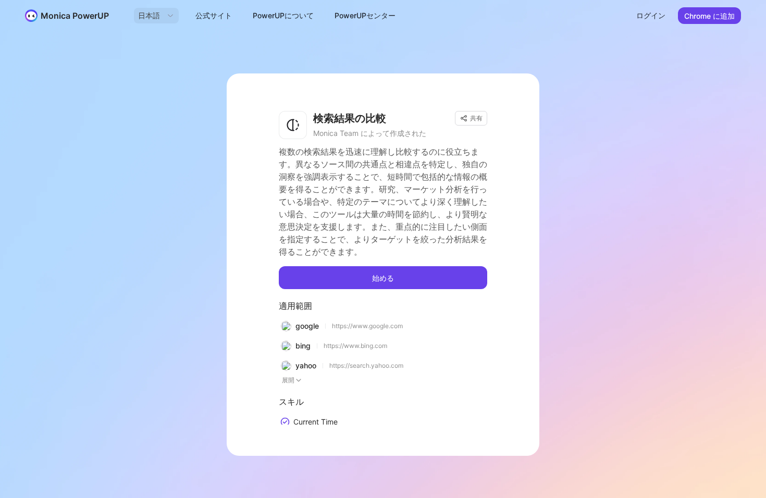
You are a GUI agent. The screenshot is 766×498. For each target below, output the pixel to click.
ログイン (650, 15)
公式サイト (213, 15)
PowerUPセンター (365, 15)
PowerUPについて (283, 15)
